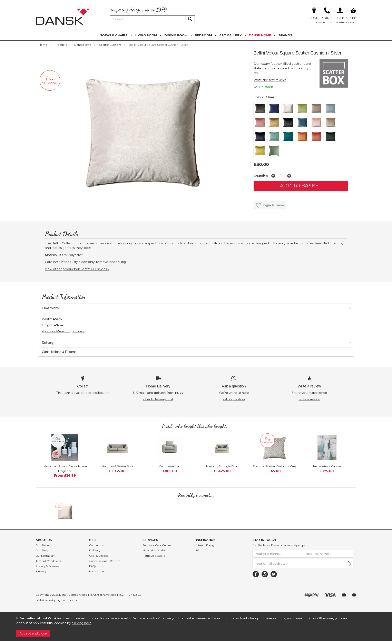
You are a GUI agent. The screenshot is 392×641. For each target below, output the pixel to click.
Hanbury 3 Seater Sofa (117, 466)
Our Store (42, 545)
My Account (97, 571)
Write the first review (270, 80)
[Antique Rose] (260, 122)
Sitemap (41, 571)
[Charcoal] (260, 108)
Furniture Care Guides (157, 545)
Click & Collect (98, 555)
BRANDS (285, 35)
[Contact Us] (327, 11)
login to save (273, 205)
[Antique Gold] (274, 122)
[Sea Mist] (274, 136)
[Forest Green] (330, 136)
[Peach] (316, 136)
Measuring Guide (154, 550)
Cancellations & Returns (104, 561)
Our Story (42, 550)
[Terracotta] (302, 136)
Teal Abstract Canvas (327, 466)
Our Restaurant (46, 555)
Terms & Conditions (48, 561)
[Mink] (316, 108)
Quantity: (261, 175)
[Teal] (288, 136)
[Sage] (274, 150)
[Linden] (260, 150)
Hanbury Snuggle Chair (222, 466)
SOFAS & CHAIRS (113, 35)
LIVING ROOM (146, 35)
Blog (199, 550)
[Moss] (302, 108)
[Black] (288, 122)
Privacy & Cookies (47, 566)
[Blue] (302, 122)
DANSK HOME (260, 35)
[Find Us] (314, 11)
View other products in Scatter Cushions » (77, 269)
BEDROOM (203, 35)
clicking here (81, 623)
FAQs (92, 566)
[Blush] (316, 122)
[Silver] (288, 108)
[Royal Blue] (274, 108)
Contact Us (96, 545)
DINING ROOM (175, 35)
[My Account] (340, 11)
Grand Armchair (169, 466)
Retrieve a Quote (154, 555)
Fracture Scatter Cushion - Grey (274, 466)
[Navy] (260, 136)
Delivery (94, 550)
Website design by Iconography (57, 600)
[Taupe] (330, 122)
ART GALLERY (230, 35)
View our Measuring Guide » (63, 331)
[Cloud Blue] (330, 108)
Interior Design (206, 545)
